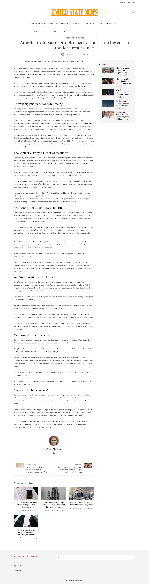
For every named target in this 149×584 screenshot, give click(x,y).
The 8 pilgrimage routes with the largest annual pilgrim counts (123, 71)
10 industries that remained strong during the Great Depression (26, 504)
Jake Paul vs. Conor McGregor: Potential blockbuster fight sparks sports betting (69, 468)
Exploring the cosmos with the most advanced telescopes (122, 104)
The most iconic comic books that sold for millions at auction (123, 82)
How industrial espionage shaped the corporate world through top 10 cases (54, 504)
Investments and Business (74, 38)
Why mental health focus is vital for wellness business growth (81, 503)
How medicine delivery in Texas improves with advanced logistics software (38, 468)
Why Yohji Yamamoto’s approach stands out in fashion (124, 93)
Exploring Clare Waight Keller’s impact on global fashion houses (122, 115)
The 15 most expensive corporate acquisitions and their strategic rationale (26, 532)
